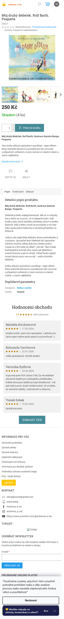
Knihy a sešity (24, 288)
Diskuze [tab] (30, 191)
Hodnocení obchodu (32, 307)
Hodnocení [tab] (17, 191)
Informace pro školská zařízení (17, 466)
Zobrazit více (32, 419)
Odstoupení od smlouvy (14, 462)
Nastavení (31, 600)
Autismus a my (14, 506)
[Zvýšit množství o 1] (13, 126)
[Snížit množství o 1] (13, 130)
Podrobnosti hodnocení (44, 27)
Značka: (21, 30)
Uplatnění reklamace (12, 457)
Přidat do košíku (32, 127)
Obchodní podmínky (12, 442)
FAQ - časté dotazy (11, 476)
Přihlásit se (12, 565)
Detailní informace (11, 161)
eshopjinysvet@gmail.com (20, 497)
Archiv (8, 482)
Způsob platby (9, 447)
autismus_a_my (14, 511)
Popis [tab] (7, 191)
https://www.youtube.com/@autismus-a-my (29, 516)
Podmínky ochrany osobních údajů (19, 471)
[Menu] (56, 4)
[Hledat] (39, 4)
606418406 (12, 502)
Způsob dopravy (10, 452)
